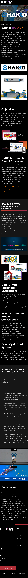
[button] (25, 2)
